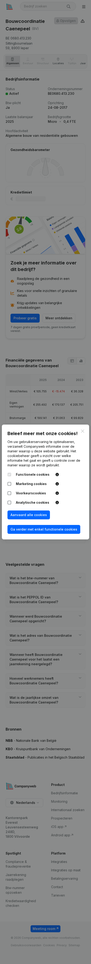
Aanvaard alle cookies (28, 515)
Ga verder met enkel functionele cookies (43, 529)
